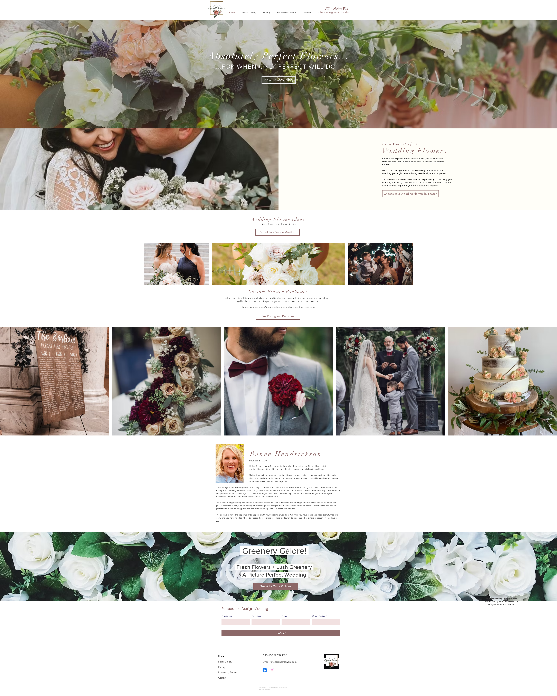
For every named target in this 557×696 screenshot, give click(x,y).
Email (284, 616)
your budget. (430, 179)
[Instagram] (272, 670)
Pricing (221, 667)
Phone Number (318, 616)
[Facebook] (265, 670)
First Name (227, 616)
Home (221, 656)
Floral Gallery (225, 661)
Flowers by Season (227, 672)
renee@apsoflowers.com (283, 661)
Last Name (256, 616)
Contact (222, 677)
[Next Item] (408, 269)
